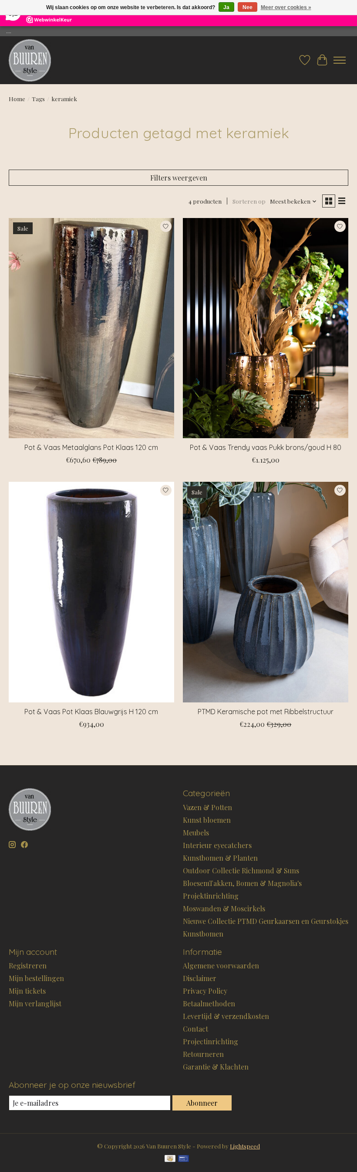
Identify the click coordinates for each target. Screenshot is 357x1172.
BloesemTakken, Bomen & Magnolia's (242, 883)
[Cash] (170, 1159)
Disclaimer (199, 978)
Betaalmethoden (209, 1003)
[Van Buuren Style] (30, 60)
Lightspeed (245, 1146)
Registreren (28, 965)
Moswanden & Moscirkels (224, 908)
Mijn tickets (27, 990)
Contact (195, 1028)
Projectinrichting (210, 1041)
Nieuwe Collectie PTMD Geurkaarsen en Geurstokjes (265, 921)
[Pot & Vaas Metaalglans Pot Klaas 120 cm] (91, 328)
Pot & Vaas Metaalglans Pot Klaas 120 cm (91, 447)
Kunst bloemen (207, 819)
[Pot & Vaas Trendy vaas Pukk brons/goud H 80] (265, 328)
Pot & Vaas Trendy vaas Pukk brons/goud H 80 (265, 447)
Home (17, 98)
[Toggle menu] (339, 60)
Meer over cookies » (286, 7)
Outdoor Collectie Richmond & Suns (241, 870)
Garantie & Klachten (216, 1066)
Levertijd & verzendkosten (226, 1016)
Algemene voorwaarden (221, 965)
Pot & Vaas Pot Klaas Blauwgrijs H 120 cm (91, 711)
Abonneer (202, 1102)
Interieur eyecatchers (217, 845)
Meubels (196, 832)
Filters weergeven (178, 177)
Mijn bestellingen (36, 978)
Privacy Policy (205, 990)
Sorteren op (249, 201)
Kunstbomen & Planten (220, 857)
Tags (38, 98)
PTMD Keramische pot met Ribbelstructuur (265, 711)
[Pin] (183, 1159)
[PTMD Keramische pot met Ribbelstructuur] (265, 592)
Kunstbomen (203, 933)
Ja (226, 7)
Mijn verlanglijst (35, 1003)
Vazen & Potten (207, 807)
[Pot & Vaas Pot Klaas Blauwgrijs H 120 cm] (91, 592)
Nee (247, 7)
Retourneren (203, 1054)
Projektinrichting (211, 895)
